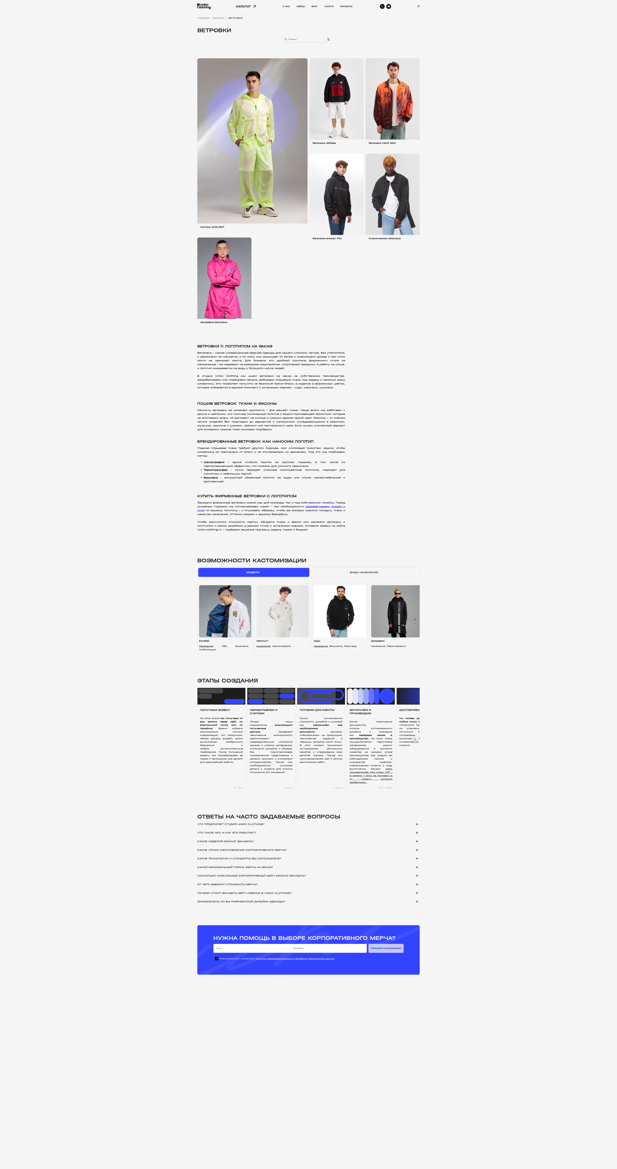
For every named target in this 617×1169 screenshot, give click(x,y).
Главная (203, 18)
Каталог (219, 18)
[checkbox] (274, 958)
